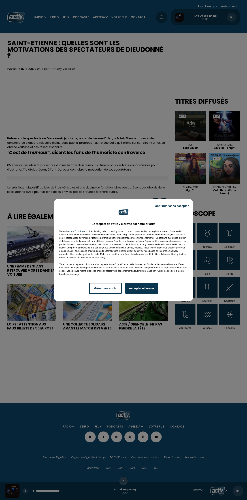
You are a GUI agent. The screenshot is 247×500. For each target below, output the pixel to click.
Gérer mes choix (105, 288)
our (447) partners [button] (76, 231)
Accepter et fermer (141, 288)
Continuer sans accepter (172, 206)
